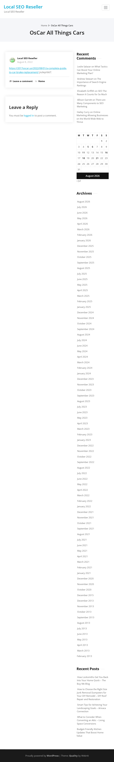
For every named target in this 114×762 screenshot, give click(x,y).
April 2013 (82, 644)
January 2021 (84, 573)
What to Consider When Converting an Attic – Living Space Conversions (91, 720)
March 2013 (83, 650)
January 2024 (84, 373)
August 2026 (83, 201)
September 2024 (85, 329)
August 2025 (83, 268)
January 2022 (84, 506)
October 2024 (84, 323)
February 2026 (84, 234)
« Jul (79, 180)
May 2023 (82, 417)
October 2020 (84, 589)
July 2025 (82, 273)
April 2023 (82, 423)
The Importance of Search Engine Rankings (91, 82)
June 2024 (82, 345)
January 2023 (84, 439)
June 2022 (82, 478)
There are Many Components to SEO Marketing (91, 103)
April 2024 (82, 356)
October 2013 (84, 611)
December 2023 (85, 378)
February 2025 (84, 301)
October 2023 (84, 389)
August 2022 (83, 467)
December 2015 (85, 595)
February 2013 (84, 656)
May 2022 (82, 484)
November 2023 (85, 384)
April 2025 (82, 290)
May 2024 (82, 351)
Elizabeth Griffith (85, 90)
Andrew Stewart (85, 78)
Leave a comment (23, 81)
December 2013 (85, 600)
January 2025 (84, 306)
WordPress (53, 755)
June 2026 (82, 212)
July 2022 (82, 473)
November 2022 (85, 450)
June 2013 (82, 633)
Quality (73, 755)
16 (106, 152)
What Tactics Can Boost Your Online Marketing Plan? (92, 70)
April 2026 (82, 223)
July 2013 (82, 628)
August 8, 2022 (25, 61)
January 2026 (84, 240)
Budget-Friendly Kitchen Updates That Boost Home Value (90, 732)
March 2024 (83, 362)
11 (83, 152)
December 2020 (85, 578)
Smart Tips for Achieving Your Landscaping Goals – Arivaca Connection (92, 708)
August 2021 (83, 534)
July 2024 (82, 340)
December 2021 (85, 512)
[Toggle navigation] (106, 7)
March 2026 (83, 229)
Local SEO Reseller (23, 7)
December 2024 (85, 312)
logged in (29, 115)
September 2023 (85, 395)
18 (83, 158)
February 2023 (84, 434)
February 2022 (84, 500)
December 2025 (85, 245)
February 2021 (84, 567)
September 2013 (85, 617)
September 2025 (85, 262)
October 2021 (84, 523)
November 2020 (85, 584)
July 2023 (82, 406)
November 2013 (85, 606)
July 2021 (82, 539)
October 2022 (84, 456)
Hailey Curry (83, 112)
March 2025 (83, 295)
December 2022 (85, 445)
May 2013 (82, 639)
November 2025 (85, 251)
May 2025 (82, 284)
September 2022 (85, 462)
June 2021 (82, 545)
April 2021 (82, 556)
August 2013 (83, 622)
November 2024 (85, 318)
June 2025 (82, 279)
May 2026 (82, 218)
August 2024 (83, 334)
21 (97, 158)
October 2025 (84, 256)
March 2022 (83, 495)
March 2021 (83, 561)
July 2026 (82, 207)
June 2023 (82, 412)
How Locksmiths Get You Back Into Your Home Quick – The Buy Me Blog (92, 680)
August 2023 (83, 401)
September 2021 (85, 528)
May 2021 (82, 550)
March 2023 (83, 428)
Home (44, 25)
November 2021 (85, 517)
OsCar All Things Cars (62, 25)
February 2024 (84, 367)
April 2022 (82, 489)
